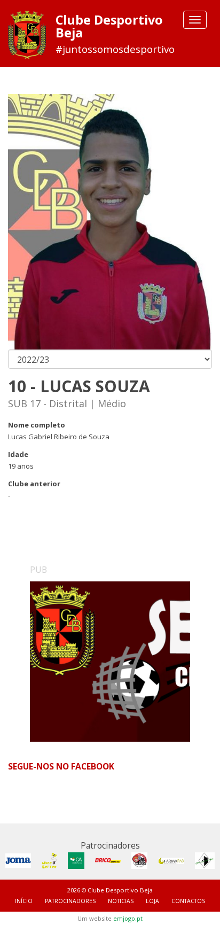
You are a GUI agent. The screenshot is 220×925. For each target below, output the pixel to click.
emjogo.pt (128, 918)
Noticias (120, 901)
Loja (152, 901)
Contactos (188, 901)
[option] (110, 661)
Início (24, 901)
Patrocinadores (70, 901)
